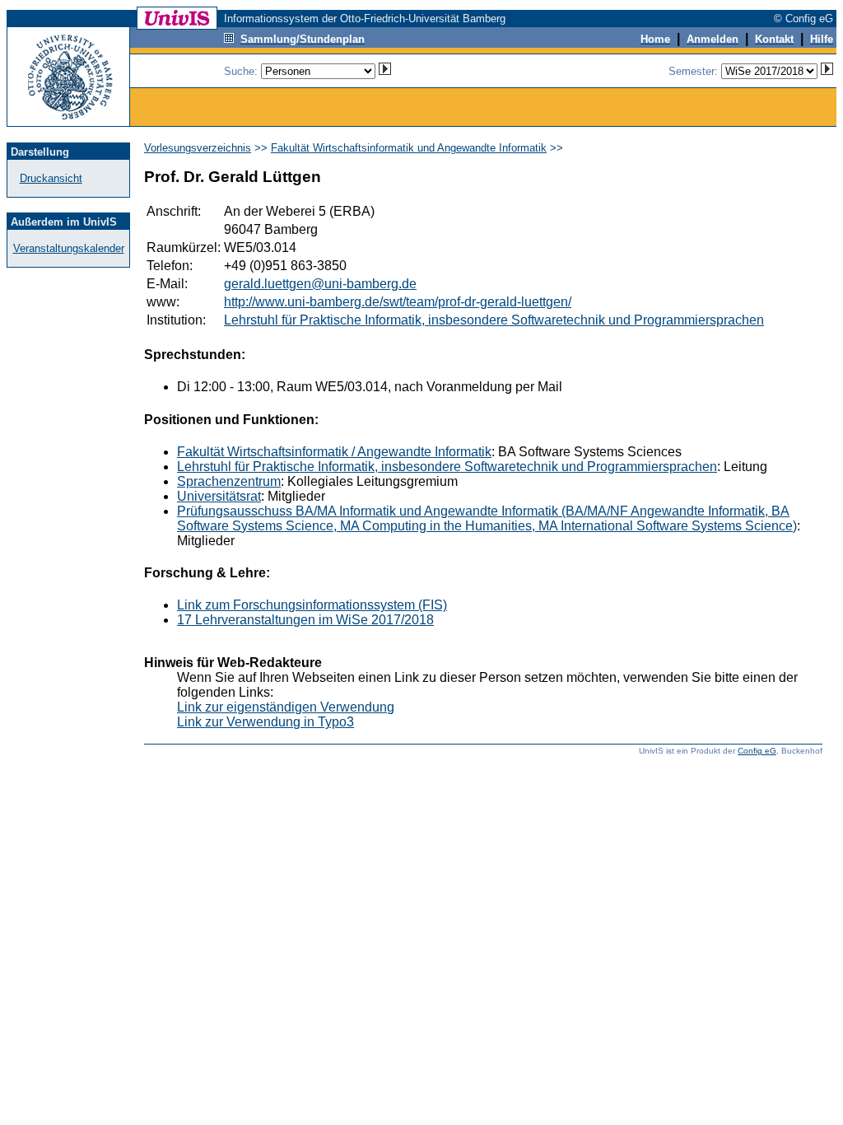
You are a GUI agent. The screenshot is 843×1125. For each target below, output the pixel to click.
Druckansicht (51, 178)
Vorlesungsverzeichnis (197, 148)
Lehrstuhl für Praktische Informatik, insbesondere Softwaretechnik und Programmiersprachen (494, 320)
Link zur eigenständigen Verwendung (285, 707)
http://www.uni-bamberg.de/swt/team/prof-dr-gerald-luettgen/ (397, 302)
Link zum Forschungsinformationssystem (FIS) (312, 605)
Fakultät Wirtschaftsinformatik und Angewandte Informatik (409, 148)
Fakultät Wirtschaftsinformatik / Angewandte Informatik (334, 452)
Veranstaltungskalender (68, 248)
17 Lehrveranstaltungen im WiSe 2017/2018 (305, 620)
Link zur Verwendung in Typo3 (265, 722)
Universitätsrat (219, 496)
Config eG (757, 750)
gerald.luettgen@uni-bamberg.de (320, 284)
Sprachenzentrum (229, 481)
